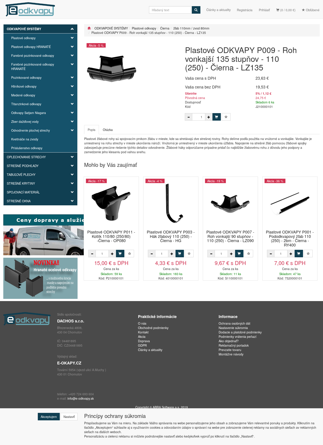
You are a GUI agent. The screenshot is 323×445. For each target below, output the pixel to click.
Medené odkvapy (23, 95)
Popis (91, 129)
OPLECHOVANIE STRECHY (26, 157)
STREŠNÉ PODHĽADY (22, 166)
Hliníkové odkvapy (23, 86)
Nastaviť (69, 416)
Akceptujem (49, 416)
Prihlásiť (264, 10)
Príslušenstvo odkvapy (26, 148)
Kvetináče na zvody (24, 139)
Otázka (108, 129)
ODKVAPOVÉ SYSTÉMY (24, 29)
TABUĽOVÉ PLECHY (21, 174)
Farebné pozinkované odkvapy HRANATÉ (32, 66)
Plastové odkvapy (23, 38)
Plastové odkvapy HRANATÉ (31, 46)
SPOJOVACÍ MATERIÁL (23, 192)
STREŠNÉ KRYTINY (21, 183)
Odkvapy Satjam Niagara (28, 112)
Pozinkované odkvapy (26, 77)
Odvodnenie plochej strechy (30, 130)
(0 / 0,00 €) (287, 10)
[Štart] (89, 28)
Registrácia (244, 10)
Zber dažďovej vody (25, 121)
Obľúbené (312, 10)
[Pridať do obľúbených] (226, 117)
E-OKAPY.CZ (69, 363)
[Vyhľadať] (196, 10)
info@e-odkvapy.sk (80, 398)
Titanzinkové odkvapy (26, 104)
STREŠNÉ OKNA (19, 201)
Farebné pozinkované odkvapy (32, 55)
